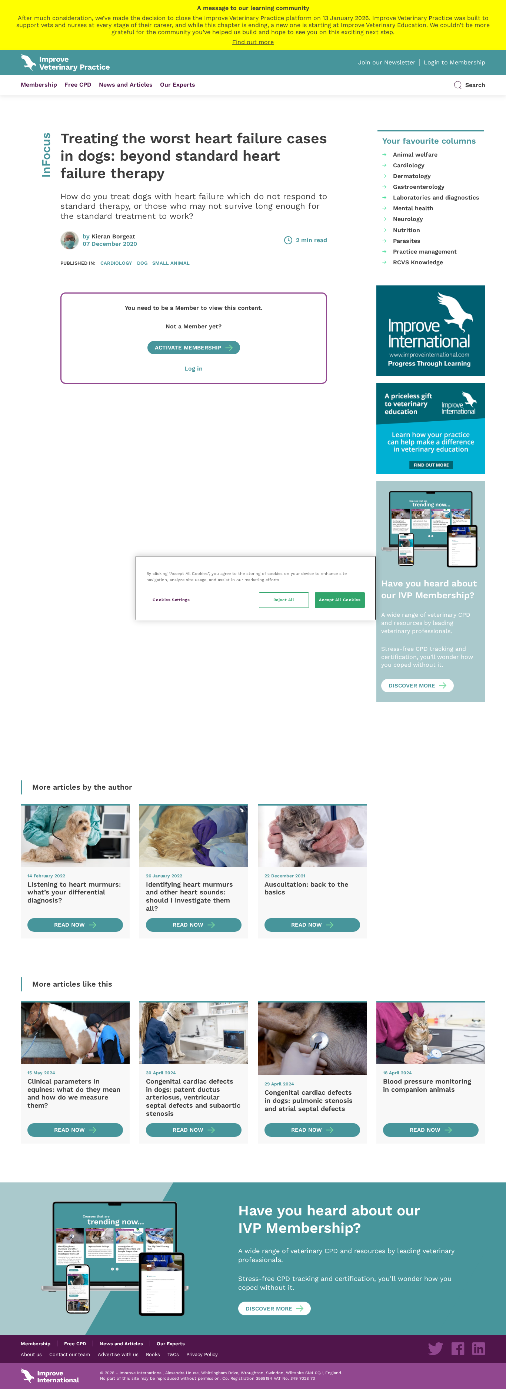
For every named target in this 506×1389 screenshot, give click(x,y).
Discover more (412, 685)
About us (31, 1354)
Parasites (406, 240)
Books (153, 1354)
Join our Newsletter (387, 62)
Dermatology (412, 176)
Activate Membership (188, 347)
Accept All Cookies (339, 599)
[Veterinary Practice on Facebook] (458, 1348)
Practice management (425, 251)
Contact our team (69, 1354)
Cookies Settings (171, 599)
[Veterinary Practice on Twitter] (435, 1348)
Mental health (413, 208)
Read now (69, 924)
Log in (193, 368)
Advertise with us (118, 1354)
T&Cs (173, 1354)
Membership (39, 84)
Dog (142, 263)
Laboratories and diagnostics (436, 197)
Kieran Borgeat (113, 236)
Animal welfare (415, 154)
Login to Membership (454, 62)
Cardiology (116, 263)
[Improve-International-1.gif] (430, 330)
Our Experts (177, 84)
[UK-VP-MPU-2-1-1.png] (430, 428)
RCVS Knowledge (418, 262)
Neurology (408, 218)
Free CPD (77, 84)
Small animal (171, 263)
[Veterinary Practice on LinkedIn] (478, 1348)
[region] (255, 588)
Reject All (283, 599)
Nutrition (406, 230)
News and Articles (126, 84)
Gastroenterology (419, 186)
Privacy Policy (202, 1354)
